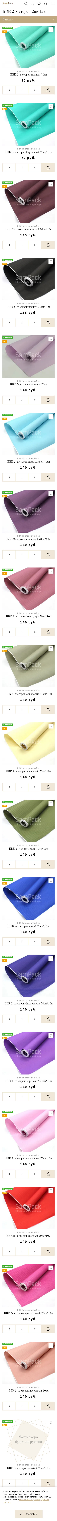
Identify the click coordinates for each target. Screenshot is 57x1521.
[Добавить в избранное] (50, 29)
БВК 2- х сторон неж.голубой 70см (28, 461)
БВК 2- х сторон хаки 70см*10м (28, 849)
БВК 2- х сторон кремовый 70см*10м (28, 771)
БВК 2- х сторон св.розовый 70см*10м (28, 1158)
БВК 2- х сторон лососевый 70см (28, 1390)
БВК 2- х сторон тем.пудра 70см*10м (28, 616)
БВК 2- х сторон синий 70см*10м (28, 926)
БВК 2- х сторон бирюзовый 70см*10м (28, 152)
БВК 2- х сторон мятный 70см (28, 74)
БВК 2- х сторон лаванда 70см (28, 384)
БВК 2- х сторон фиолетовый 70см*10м (28, 1003)
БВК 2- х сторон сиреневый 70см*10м (28, 1081)
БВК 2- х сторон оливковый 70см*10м (28, 694)
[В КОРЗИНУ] (48, 90)
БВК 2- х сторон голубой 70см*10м (28, 1468)
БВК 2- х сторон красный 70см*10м (28, 1236)
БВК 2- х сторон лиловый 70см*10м (28, 539)
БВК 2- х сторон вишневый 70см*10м (29, 229)
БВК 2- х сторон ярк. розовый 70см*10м (28, 1313)
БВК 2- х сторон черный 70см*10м (28, 307)
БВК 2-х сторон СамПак (28, 71)
